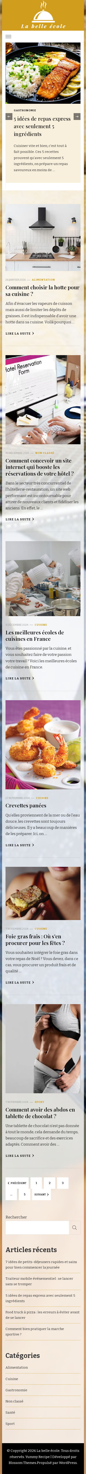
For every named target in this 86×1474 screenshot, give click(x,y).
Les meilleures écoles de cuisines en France (35, 635)
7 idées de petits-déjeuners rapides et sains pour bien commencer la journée (41, 1264)
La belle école (48, 1451)
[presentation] (9, 116)
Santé (10, 1412)
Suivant (40, 1194)
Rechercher (16, 1217)
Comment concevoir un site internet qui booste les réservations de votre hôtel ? (40, 467)
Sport (39, 1102)
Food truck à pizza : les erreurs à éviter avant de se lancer (43, 1315)
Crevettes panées (26, 805)
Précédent (18, 1183)
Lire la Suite (18, 333)
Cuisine (41, 624)
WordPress (68, 1463)
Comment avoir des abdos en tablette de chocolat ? (40, 1112)
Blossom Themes (22, 1463)
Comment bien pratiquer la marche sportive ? (35, 1331)
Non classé (44, 453)
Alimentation (25, 110)
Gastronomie (16, 1390)
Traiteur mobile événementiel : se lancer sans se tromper (39, 1281)
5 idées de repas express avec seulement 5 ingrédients (40, 1298)
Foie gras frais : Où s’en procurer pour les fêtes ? (35, 939)
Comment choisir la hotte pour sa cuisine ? (43, 290)
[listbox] (43, 117)
